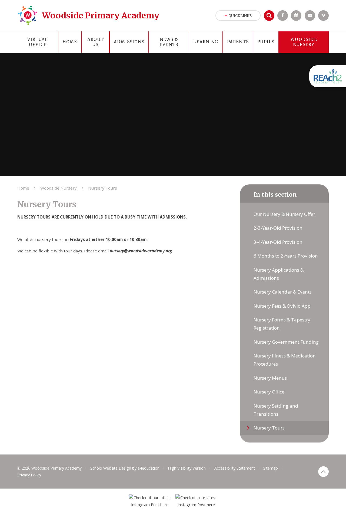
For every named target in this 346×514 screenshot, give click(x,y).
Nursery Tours (102, 188)
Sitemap (270, 468)
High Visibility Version (187, 468)
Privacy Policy (29, 474)
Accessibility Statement (234, 468)
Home (23, 188)
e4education (148, 468)
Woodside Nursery (58, 188)
